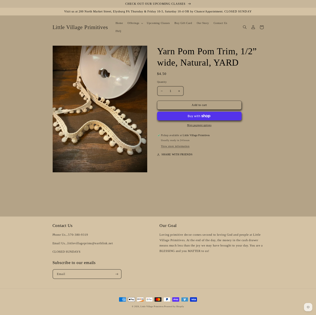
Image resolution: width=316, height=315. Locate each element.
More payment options (199, 125)
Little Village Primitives (151, 306)
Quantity (162, 82)
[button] (135, 23)
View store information (175, 146)
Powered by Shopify (174, 306)
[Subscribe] (116, 274)
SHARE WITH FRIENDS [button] (176, 154)
